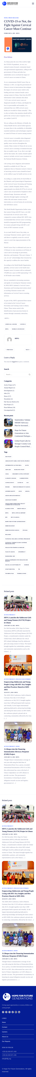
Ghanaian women (11, 500)
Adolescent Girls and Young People (17, 461)
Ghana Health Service (12, 495)
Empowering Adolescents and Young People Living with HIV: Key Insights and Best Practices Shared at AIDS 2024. (18, 893)
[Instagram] (6, 1012)
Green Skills (21, 508)
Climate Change (10, 478)
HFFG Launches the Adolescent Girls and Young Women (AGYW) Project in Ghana (17, 620)
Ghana (27, 491)
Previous (10, 349)
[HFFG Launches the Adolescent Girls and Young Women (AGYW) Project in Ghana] (18, 603)
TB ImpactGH (9, 573)
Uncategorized (8, 410)
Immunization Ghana (12, 530)
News (6, 17)
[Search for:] (18, 374)
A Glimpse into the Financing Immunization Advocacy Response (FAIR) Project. (16, 751)
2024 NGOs (8, 456)
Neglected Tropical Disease (14, 547)
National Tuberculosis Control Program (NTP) (16, 543)
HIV (6, 517)
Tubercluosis (21, 573)
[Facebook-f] (3, 1012)
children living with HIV (20, 474)
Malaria (8, 534)
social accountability (13, 565)
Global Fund (9, 508)
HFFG (18, 33)
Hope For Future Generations (15, 521)
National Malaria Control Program (17, 539)
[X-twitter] (9, 1012)
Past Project (7, 404)
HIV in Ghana (15, 517)
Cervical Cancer (11, 324)
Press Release (13, 17)
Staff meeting (10, 569)
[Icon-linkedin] (19, 1012)
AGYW (27, 465)
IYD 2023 (25, 530)
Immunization (10, 526)
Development (8, 390)
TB (19, 569)
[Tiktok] (13, 1012)
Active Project (8, 385)
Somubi (26, 565)
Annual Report (8, 388)
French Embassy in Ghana (21, 487)
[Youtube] (16, 1012)
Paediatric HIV (10, 556)
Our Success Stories (10, 402)
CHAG (7, 474)
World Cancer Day (18, 329)
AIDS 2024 (8, 469)
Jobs (5, 393)
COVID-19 (20, 482)
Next (27, 349)
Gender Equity (10, 491)
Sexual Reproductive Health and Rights (16, 560)
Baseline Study (19, 469)
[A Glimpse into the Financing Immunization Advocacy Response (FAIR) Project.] (18, 732)
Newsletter (7, 399)
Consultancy (9, 482)
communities (24, 478)
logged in (15, 362)
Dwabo (7, 487)
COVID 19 (23, 324)
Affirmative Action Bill (13, 465)
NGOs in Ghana (10, 552)
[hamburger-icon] (33, 3)
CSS (27, 482)
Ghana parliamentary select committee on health (15, 504)
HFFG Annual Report (18, 513)
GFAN (20, 491)
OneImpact (22, 552)
